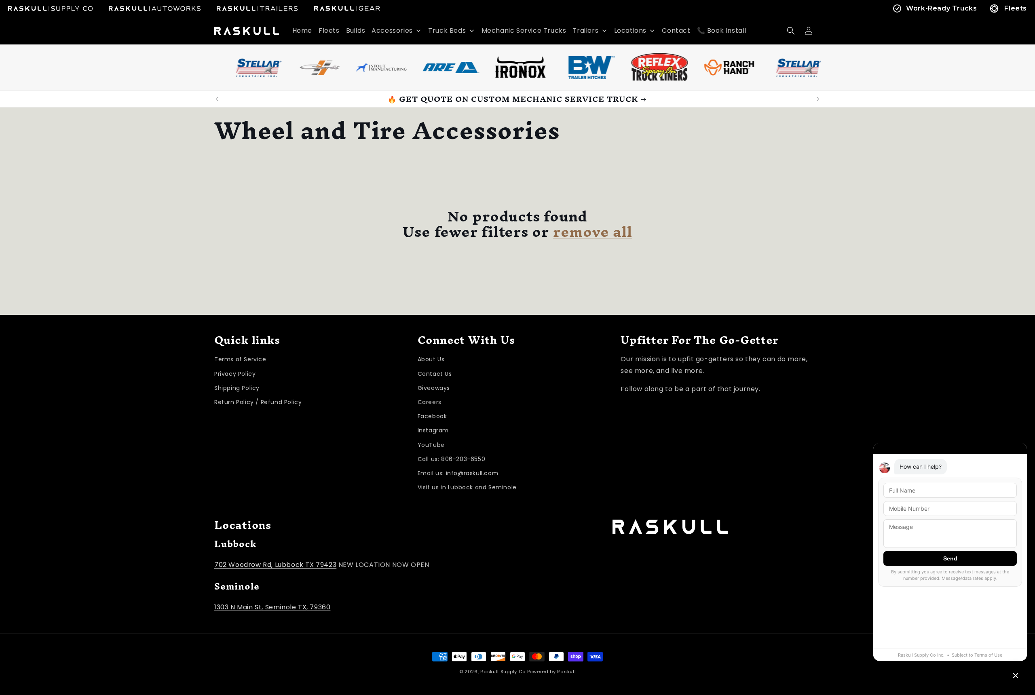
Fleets (1015, 8)
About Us (431, 360)
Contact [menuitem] (676, 30)
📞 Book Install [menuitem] (721, 30)
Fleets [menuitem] (329, 30)
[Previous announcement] (217, 99)
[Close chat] (1015, 675)
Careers (429, 402)
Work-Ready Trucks (941, 8)
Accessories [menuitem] (392, 30)
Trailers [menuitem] (585, 30)
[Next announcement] (818, 99)
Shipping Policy (237, 388)
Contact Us (435, 374)
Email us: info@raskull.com (458, 473)
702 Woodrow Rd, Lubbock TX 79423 (275, 564)
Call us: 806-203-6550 (452, 459)
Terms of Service (240, 360)
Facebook (432, 417)
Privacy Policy (235, 374)
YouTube (431, 445)
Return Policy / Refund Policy (258, 402)
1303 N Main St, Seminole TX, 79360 (272, 606)
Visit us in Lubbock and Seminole (467, 488)
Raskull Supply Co (503, 671)
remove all (592, 232)
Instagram (433, 431)
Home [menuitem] (302, 30)
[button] (791, 31)
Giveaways (434, 388)
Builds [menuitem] (355, 30)
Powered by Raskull (551, 671)
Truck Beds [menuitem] (447, 30)
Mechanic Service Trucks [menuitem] (524, 30)
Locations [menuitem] (630, 30)
